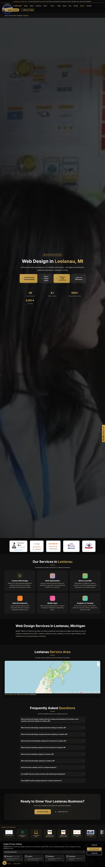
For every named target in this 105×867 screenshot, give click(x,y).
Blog (59, 6)
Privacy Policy (7, 863)
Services (38, 6)
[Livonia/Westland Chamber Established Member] (71, 546)
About (32, 6)
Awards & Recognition (8, 827)
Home (6, 15)
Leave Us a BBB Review (79, 278)
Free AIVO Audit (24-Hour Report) (29, 278)
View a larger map (10, 694)
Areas (26, 6)
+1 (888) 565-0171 (62, 812)
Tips (70, 6)
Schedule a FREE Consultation (62, 278)
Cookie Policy (16, 863)
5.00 (30, 300)
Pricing (76, 6)
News (64, 6)
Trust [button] (52, 6)
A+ (52, 292)
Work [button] (45, 6)
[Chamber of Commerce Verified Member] (89, 546)
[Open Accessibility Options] (4, 863)
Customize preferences (44, 852)
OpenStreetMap (23, 694)
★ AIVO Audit (17, 6)
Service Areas (12, 15)
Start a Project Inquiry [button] (46, 278)
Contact (88, 6)
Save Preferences (94, 849)
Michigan (19, 15)
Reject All (94, 845)
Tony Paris (42, 1)
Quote (82, 6)
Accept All (94, 853)
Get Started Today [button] (42, 812)
